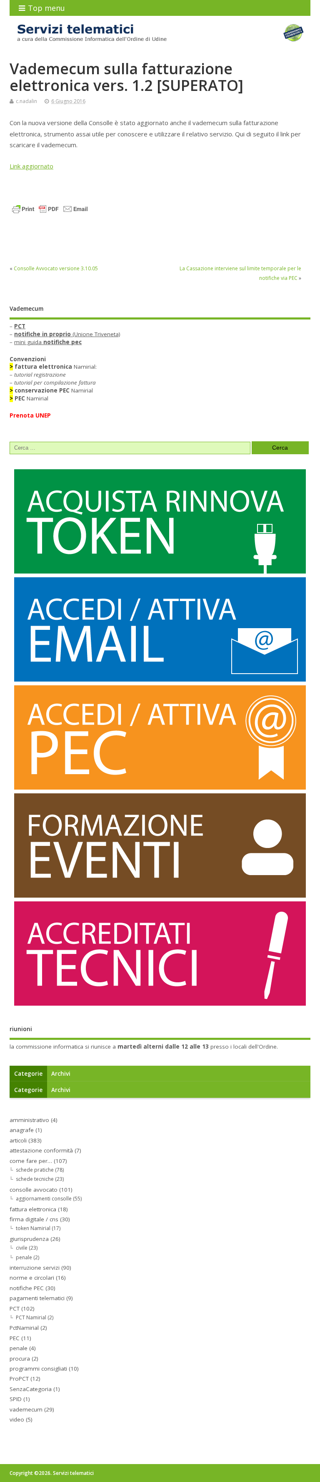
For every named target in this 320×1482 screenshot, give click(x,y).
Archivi (60, 1073)
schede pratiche (35, 1169)
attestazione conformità (41, 1150)
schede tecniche (35, 1179)
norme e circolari (32, 1277)
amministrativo (29, 1120)
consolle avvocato (34, 1189)
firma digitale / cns (34, 1219)
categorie (28, 1073)
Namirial (54, 390)
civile (22, 1247)
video (17, 1419)
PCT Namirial (31, 1317)
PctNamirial (24, 1327)
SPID (16, 1399)
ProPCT (19, 1378)
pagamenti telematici (37, 1298)
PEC (15, 1338)
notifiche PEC (27, 1288)
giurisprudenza (29, 1239)
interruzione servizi (35, 1267)
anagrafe (22, 1130)
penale (24, 1257)
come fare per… (31, 1161)
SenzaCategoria (31, 1389)
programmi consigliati (38, 1368)
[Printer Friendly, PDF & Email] (50, 208)
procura (20, 1358)
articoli (18, 1140)
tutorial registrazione (40, 374)
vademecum (26, 1409)
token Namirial (33, 1228)
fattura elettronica (33, 1209)
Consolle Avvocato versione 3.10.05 (56, 268)
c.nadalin (26, 101)
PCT (15, 1308)
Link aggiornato (31, 166)
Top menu (46, 8)
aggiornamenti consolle (44, 1198)
